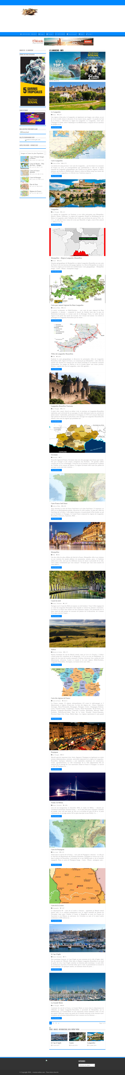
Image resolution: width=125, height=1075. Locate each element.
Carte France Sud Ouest (59, 503)
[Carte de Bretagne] (24, 180)
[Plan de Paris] (24, 186)
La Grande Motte (57, 1003)
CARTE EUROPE (61, 34)
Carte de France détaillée (35, 171)
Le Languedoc (56, 112)
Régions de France (35, 191)
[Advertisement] (73, 20)
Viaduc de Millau (57, 803)
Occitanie (54, 455)
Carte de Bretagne (35, 177)
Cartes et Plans (56, 163)
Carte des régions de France (60, 698)
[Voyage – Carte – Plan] (29, 11)
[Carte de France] (32, 118)
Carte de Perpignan (57, 849)
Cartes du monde (72, 34)
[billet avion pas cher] (32, 140)
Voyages (42, 34)
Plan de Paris (34, 184)
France (54, 114)
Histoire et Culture (57, 652)
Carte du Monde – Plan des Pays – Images (37, 164)
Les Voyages (55, 212)
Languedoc (55, 209)
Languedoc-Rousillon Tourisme (62, 406)
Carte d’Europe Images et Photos (37, 157)
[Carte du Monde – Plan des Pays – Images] (24, 166)
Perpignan (54, 752)
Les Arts (89, 34)
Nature (81, 34)
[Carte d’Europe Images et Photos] (24, 159)
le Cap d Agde (56, 954)
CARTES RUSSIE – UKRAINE (29, 34)
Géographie (55, 908)
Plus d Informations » (56, 127)
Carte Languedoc (57, 161)
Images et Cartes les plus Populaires (32, 153)
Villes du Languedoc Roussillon (62, 354)
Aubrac (53, 649)
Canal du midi (56, 601)
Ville (53, 356)
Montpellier (55, 552)
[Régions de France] (24, 193)
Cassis (71, 1043)
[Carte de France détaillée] (24, 173)
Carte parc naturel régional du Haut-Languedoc (67, 305)
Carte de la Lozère (57, 905)
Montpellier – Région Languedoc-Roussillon (66, 258)
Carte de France (56, 700)
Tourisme (50, 34)
